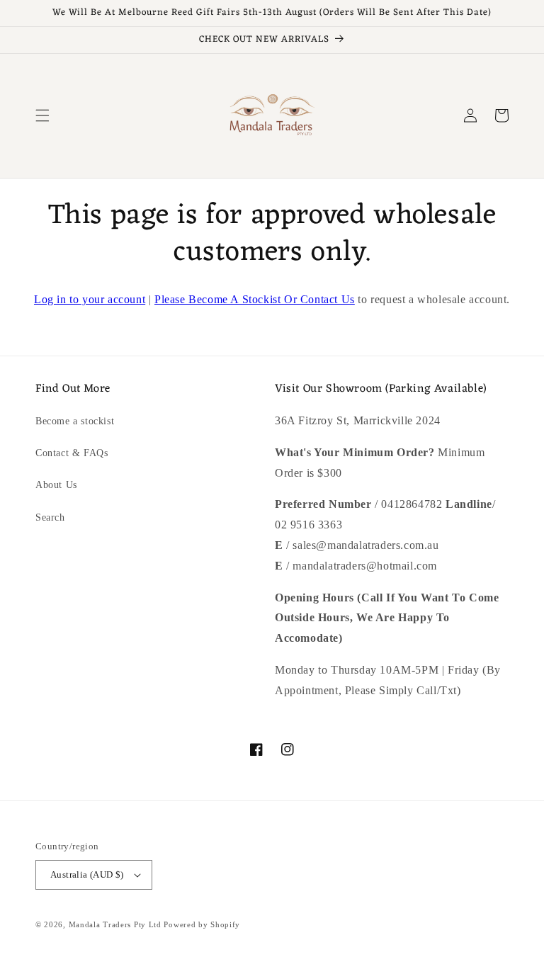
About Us (56, 485)
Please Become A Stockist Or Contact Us (254, 299)
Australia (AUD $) (87, 874)
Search (50, 517)
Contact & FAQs (71, 453)
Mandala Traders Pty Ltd (115, 924)
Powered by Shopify (202, 924)
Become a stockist (74, 421)
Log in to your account (89, 299)
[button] (42, 115)
